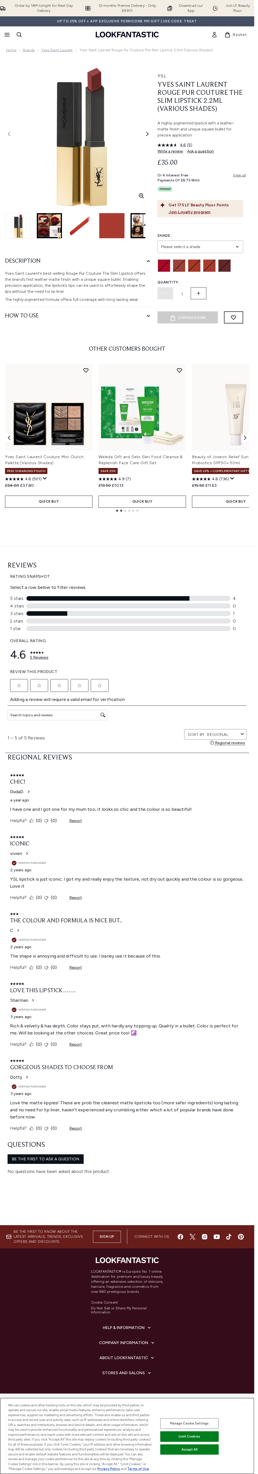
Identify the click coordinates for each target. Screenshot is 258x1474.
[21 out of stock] (164, 265)
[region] (127, 1436)
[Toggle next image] (147, 134)
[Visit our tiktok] (229, 1237)
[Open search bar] (19, 35)
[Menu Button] (6, 35)
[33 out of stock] (194, 265)
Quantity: (168, 282)
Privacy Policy (108, 1469)
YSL (161, 76)
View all (239, 175)
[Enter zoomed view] (141, 196)
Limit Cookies (189, 1436)
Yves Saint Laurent (57, 50)
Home (11, 50)
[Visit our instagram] (205, 1237)
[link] (214, 35)
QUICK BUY (49, 501)
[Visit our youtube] (217, 1237)
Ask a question (200, 151)
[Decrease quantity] (165, 293)
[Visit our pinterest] (241, 1237)
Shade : (164, 235)
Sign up (107, 1236)
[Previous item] (9, 438)
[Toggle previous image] (9, 134)
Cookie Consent (104, 1303)
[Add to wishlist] (233, 317)
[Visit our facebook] (180, 1237)
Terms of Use (138, 1469)
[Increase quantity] (198, 293)
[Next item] (245, 438)
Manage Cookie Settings (189, 1423)
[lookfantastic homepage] (127, 34)
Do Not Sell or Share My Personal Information (119, 1310)
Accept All (189, 1449)
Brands (29, 50)
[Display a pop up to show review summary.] (44, 479)
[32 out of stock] (179, 265)
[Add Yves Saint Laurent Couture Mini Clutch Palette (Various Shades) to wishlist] (86, 370)
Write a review (170, 151)
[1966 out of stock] (209, 265)
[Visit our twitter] (192, 1237)
